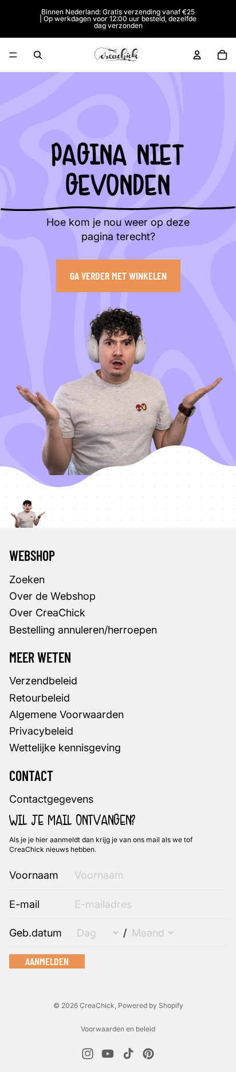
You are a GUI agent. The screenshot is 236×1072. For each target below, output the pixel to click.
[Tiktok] (128, 1054)
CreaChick (97, 1005)
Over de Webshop (52, 596)
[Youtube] (108, 1054)
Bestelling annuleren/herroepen (83, 630)
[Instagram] (88, 1054)
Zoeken (27, 579)
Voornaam (33, 875)
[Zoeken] (37, 54)
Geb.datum (35, 933)
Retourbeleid (39, 698)
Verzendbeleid (43, 681)
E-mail (24, 904)
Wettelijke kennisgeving (65, 748)
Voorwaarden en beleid (118, 1029)
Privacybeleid (41, 731)
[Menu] (13, 55)
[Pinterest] (148, 1054)
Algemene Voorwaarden (66, 714)
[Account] (197, 54)
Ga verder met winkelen (118, 275)
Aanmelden (47, 961)
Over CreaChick (47, 613)
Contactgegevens (51, 799)
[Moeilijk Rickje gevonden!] (27, 509)
